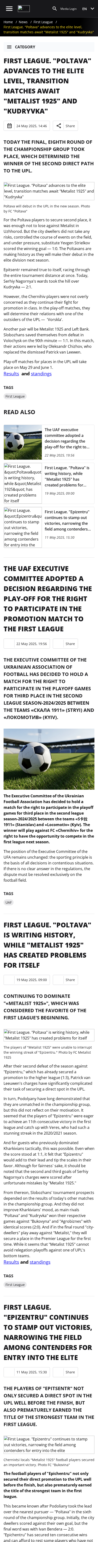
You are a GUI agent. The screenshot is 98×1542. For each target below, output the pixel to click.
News (23, 22)
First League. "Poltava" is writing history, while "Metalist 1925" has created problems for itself (47, 945)
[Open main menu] (9, 8)
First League (43, 22)
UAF (8, 902)
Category (25, 47)
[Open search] (55, 8)
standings (41, 374)
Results (11, 374)
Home (8, 22)
